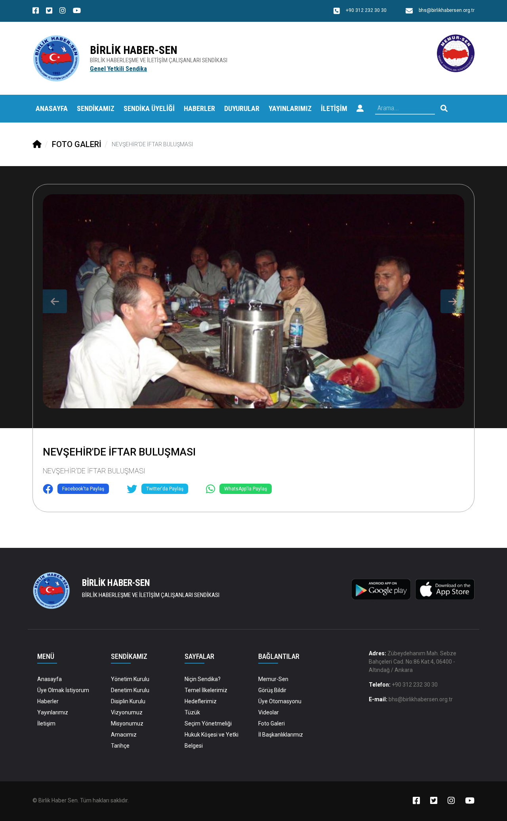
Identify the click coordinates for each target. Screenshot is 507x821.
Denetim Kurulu (130, 690)
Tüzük (192, 712)
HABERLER (199, 108)
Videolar (268, 712)
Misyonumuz (127, 723)
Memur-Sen (273, 679)
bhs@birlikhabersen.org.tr (421, 699)
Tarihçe (120, 746)
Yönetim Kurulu (130, 679)
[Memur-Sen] (456, 53)
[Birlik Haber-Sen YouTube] (77, 11)
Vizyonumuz (127, 712)
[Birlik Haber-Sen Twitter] (49, 11)
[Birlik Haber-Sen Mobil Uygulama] (381, 589)
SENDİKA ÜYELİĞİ (149, 108)
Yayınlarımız (52, 712)
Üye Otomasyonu (279, 701)
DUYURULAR (241, 108)
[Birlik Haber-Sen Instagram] (62, 11)
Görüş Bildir (272, 690)
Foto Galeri (271, 723)
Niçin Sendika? (203, 679)
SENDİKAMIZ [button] (95, 108)
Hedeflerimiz (201, 701)
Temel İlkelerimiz (206, 690)
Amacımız (124, 734)
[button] (360, 108)
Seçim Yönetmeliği (208, 723)
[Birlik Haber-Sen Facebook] (35, 11)
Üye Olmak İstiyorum (63, 690)
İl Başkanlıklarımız (280, 734)
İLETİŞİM (334, 108)
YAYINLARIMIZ (290, 108)
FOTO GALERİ (76, 144)
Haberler (48, 701)
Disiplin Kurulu (128, 701)
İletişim (46, 723)
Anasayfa (52, 108)
